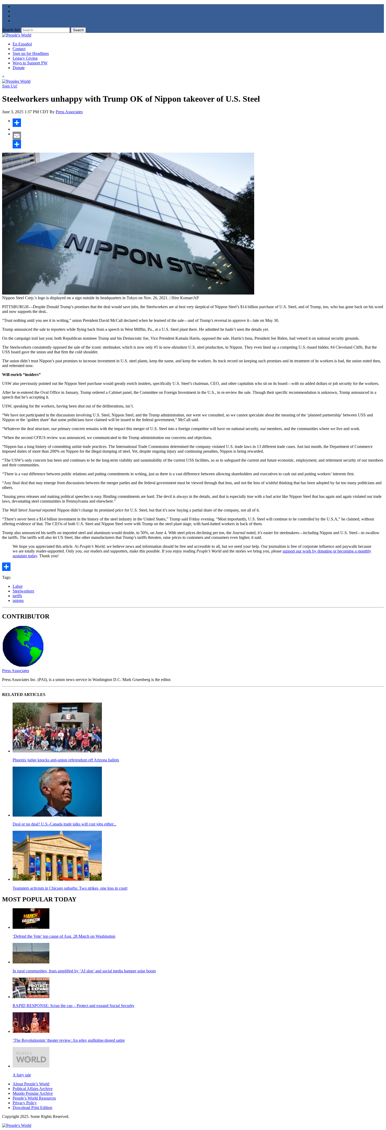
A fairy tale (22, 1075)
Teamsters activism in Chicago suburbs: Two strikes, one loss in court (70, 888)
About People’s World (31, 1084)
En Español (22, 44)
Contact (19, 49)
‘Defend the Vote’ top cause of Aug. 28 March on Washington (64, 936)
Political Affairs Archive (33, 1088)
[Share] (198, 122)
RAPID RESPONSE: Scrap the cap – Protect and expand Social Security (73, 1005)
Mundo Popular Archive (33, 1093)
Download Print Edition (32, 1107)
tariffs (17, 596)
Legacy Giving (25, 58)
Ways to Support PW (30, 63)
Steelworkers (23, 591)
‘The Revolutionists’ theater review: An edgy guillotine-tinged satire (69, 1040)
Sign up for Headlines (31, 53)
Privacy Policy (25, 1103)
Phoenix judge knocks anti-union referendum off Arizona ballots (66, 760)
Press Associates (69, 112)
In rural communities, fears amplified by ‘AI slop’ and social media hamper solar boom (84, 971)
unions (18, 600)
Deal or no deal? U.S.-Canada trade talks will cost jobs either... (64, 824)
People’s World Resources (34, 1098)
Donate (19, 67)
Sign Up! (9, 86)
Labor (18, 586)
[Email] (198, 136)
